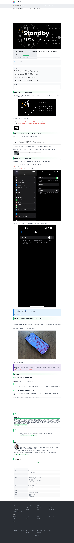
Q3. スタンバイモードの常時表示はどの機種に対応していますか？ (27, 80)
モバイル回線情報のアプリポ (17, 523)
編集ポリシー (34, 435)
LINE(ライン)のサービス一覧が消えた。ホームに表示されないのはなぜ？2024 (28, 86)
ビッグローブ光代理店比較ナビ (18, 526)
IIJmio (32, 5)
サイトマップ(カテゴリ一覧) (18, 511)
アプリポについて (16, 505)
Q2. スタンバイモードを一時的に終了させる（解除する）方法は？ (27, 78)
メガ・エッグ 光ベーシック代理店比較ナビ (54, 527)
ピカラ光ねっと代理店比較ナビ (42, 526)
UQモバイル (46, 5)
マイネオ (29, 5)
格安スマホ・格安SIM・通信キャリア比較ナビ (31, 524)
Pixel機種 (50, 507)
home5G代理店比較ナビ (41, 530)
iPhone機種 (39, 507)
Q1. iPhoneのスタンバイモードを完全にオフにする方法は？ (26, 77)
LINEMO (27, 507)
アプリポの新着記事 (28, 505)
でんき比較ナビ (28, 532)
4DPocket (50, 530)
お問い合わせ (24, 425)
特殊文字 (38, 509)
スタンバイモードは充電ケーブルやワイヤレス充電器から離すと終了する (27, 71)
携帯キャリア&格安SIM (16, 5)
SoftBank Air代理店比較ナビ (30, 530)
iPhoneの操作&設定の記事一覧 (19, 8)
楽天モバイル (22, 5)
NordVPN (56, 5)
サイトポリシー (29, 435)
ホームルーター (51, 509)
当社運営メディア (16, 521)
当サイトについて (23, 435)
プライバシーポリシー (52, 516)
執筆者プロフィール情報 (18, 425)
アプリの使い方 (16, 509)
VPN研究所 (51, 523)
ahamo (26, 5)
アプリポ (14, 8)
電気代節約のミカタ (40, 532)
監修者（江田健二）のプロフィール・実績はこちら (22, 454)
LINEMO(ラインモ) (41, 5)
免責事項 (15, 518)
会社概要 (14, 514)
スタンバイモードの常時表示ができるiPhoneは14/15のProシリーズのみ (26, 74)
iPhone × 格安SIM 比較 (18, 314)
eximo (34, 5)
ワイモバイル (53, 5)
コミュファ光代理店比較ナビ (30, 526)
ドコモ (49, 5)
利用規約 (27, 518)
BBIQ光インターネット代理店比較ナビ (19, 531)
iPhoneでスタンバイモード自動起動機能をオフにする (24, 73)
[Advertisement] (37, 15)
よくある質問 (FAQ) (18, 76)
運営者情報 (15, 516)
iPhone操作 (27, 509)
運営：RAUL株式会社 (55, 63)
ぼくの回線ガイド (40, 523)
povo (37, 5)
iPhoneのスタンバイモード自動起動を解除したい (23, 70)
